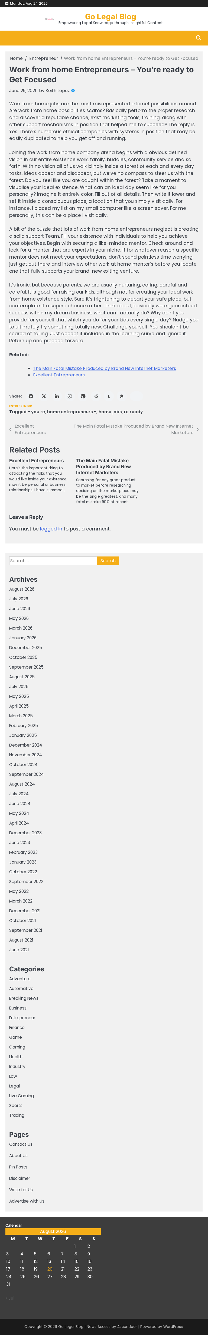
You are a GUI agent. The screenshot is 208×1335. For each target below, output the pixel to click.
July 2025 (18, 686)
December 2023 (25, 833)
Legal (14, 1086)
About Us (18, 1155)
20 (50, 1269)
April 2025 (19, 706)
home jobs (110, 412)
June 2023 (19, 842)
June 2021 (19, 950)
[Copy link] (136, 396)
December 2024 (25, 745)
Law (13, 1076)
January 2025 (23, 735)
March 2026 (20, 628)
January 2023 (23, 862)
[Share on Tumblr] (109, 396)
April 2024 (19, 823)
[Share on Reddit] (96, 396)
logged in (51, 529)
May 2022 (19, 891)
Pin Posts (18, 1167)
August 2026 (21, 589)
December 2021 (25, 911)
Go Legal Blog (110, 16)
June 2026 (19, 608)
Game (15, 1037)
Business (18, 1008)
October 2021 (22, 920)
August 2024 (22, 784)
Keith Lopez (58, 90)
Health (15, 1057)
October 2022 (23, 872)
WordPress (173, 1326)
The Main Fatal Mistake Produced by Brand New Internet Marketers (104, 368)
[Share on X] (44, 396)
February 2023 (23, 852)
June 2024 (20, 803)
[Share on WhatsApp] (70, 396)
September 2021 (25, 930)
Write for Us (21, 1190)
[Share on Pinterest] (83, 396)
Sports (15, 1105)
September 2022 (26, 881)
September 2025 (26, 667)
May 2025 (19, 696)
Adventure (20, 979)
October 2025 (23, 657)
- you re (36, 412)
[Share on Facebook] (31, 396)
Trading (16, 1115)
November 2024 (25, 755)
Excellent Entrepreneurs (59, 375)
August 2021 (21, 940)
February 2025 (23, 725)
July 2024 (19, 794)
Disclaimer (19, 1178)
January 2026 (23, 638)
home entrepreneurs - (71, 412)
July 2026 (18, 599)
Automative (21, 988)
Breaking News (23, 998)
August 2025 (22, 677)
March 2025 (21, 716)
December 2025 (25, 647)
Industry (17, 1066)
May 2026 (19, 618)
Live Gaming (21, 1096)
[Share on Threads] (122, 396)
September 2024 (26, 774)
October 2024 (23, 764)
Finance (17, 1027)
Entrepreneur (20, 406)
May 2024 (19, 813)
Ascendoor (127, 1326)
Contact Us (20, 1144)
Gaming (17, 1047)
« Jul (9, 1298)
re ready (133, 412)
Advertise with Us (26, 1201)
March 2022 (20, 901)
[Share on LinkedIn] (57, 396)
